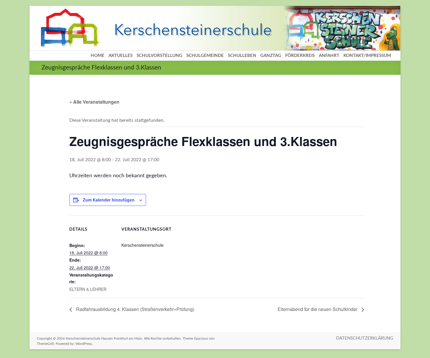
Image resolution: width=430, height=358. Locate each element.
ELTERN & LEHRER (87, 289)
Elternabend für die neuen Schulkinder (318, 309)
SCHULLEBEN (242, 55)
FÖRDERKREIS (300, 55)
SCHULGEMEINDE (205, 55)
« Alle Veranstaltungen (94, 101)
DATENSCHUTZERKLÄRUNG (364, 338)
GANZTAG (270, 55)
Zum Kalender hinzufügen (109, 200)
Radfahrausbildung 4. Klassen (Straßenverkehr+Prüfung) (134, 309)
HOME (97, 55)
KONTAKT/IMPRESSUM (367, 55)
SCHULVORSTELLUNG (159, 55)
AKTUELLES (121, 55)
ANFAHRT (329, 55)
